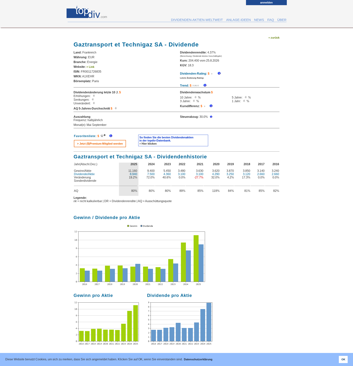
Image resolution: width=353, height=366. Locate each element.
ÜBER (281, 20)
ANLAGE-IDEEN (238, 20)
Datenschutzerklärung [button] (198, 359)
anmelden (266, 2)
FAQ (270, 20)
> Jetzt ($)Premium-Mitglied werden (100, 143)
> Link (90, 66)
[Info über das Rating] (217, 73)
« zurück (273, 37)
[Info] (203, 85)
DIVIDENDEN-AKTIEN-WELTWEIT (197, 20)
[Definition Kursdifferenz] (209, 106)
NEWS (259, 20)
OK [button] (343, 359)
